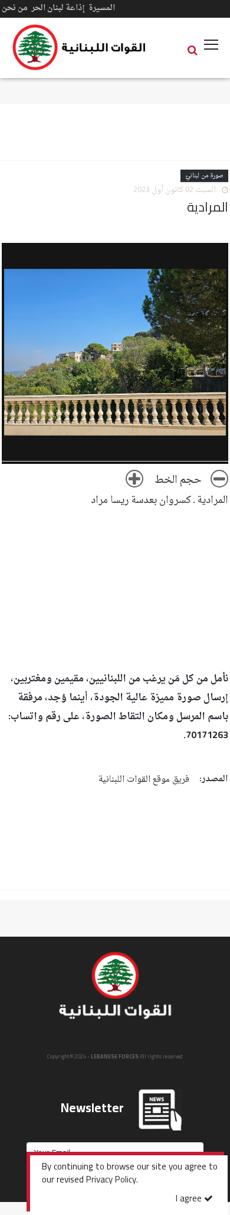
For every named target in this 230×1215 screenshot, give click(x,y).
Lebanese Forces (79, 47)
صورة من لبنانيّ (204, 175)
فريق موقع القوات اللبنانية (143, 780)
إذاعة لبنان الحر (58, 8)
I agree (190, 1199)
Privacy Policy (111, 1180)
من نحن (15, 8)
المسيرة (101, 8)
